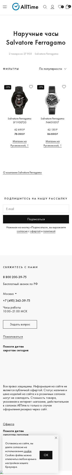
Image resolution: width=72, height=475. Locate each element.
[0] (60, 6)
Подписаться (36, 219)
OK (46, 455)
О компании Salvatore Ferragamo (22, 172)
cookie (27, 451)
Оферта (8, 424)
